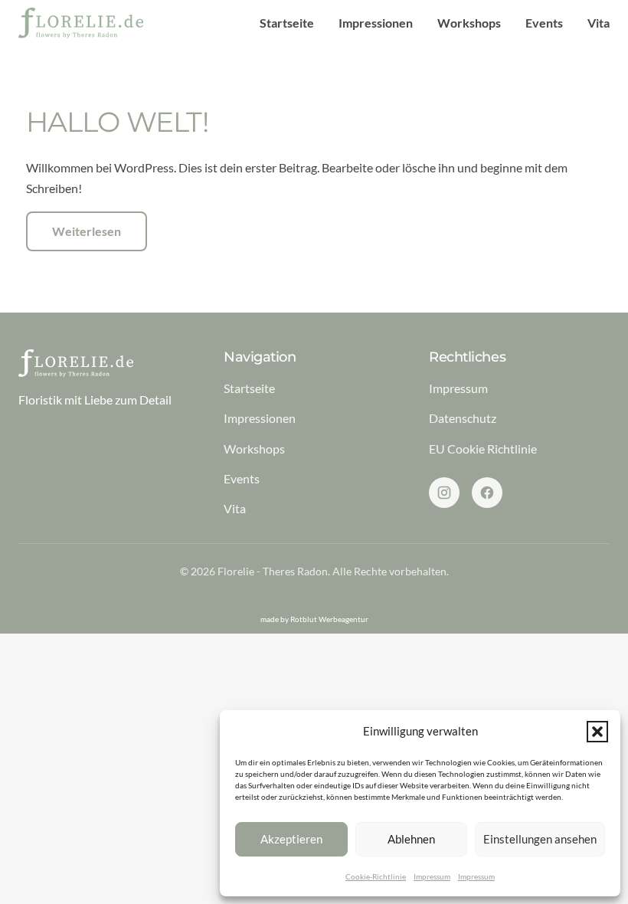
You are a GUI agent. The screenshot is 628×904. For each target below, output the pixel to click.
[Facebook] (487, 492)
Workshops (469, 22)
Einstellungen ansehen (540, 839)
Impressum (432, 876)
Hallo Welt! (117, 122)
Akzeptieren (291, 839)
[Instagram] (444, 492)
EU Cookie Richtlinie (483, 448)
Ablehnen (411, 839)
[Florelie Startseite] (80, 23)
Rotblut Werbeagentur (329, 619)
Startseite (287, 22)
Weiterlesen (86, 231)
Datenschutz (462, 418)
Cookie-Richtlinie (375, 876)
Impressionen (376, 22)
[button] (597, 731)
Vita (598, 22)
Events (544, 22)
